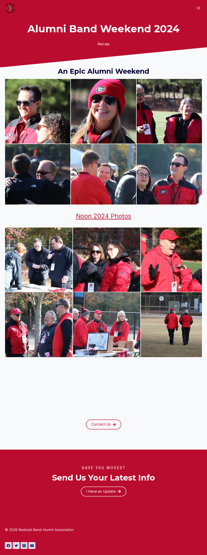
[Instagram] (24, 545)
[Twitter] (16, 545)
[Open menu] (198, 8)
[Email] (32, 545)
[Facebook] (8, 545)
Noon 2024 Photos (103, 216)
